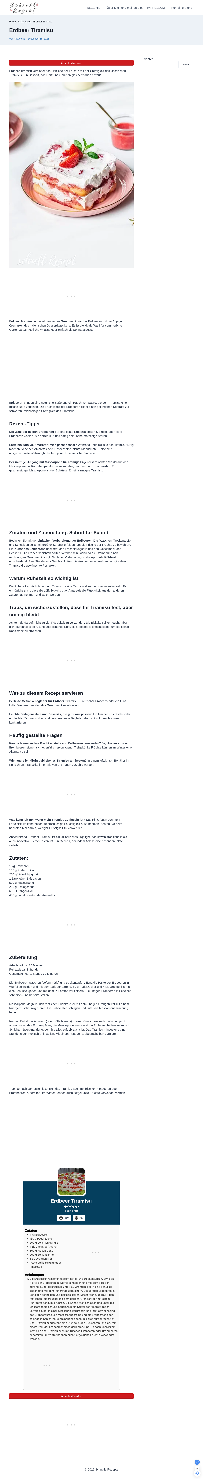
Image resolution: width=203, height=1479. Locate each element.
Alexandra (19, 38)
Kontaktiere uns (181, 7)
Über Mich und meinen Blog (125, 7)
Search (148, 59)
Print (66, 1217)
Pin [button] (80, 1217)
